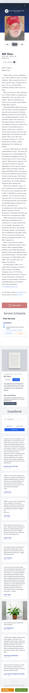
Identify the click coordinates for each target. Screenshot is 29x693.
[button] (14, 610)
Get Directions (9, 333)
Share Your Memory (10, 403)
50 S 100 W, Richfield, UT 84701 (14, 330)
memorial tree (20, 292)
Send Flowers (20, 333)
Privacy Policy (10, 686)
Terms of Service (18, 686)
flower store (19, 295)
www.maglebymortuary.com (10, 287)
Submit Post (14, 429)
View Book (7, 379)
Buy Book (16, 379)
